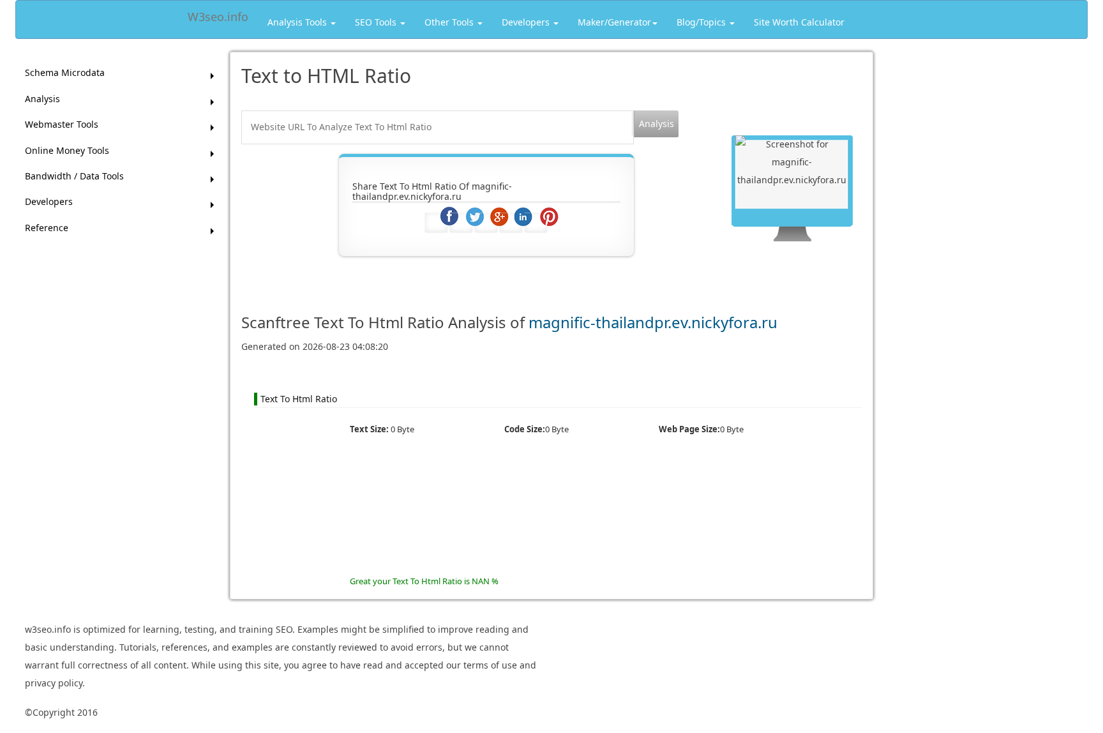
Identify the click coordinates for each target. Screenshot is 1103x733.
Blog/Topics (702, 22)
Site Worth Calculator (799, 22)
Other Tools (450, 22)
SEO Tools (377, 22)
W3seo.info (218, 14)
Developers (527, 22)
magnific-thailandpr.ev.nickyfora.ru (653, 322)
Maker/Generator (614, 22)
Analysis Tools (298, 22)
